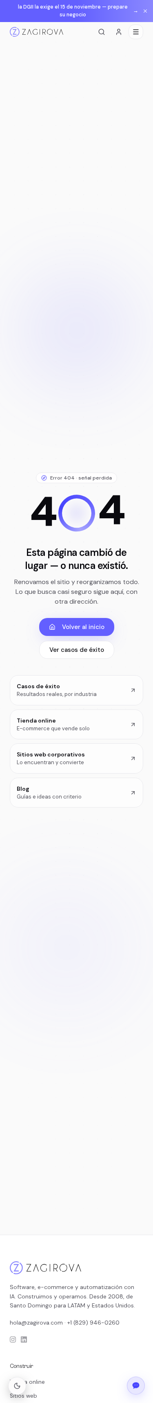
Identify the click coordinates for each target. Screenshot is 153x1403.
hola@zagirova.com (36, 1322)
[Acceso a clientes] (118, 32)
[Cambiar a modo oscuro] (17, 1386)
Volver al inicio (83, 627)
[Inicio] (36, 32)
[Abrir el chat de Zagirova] (136, 1385)
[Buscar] (101, 32)
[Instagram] (13, 1339)
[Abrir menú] (136, 32)
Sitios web (23, 1395)
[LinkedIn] (24, 1339)
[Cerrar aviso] (145, 11)
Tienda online (27, 1381)
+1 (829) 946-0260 (93, 1322)
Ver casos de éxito (76, 650)
